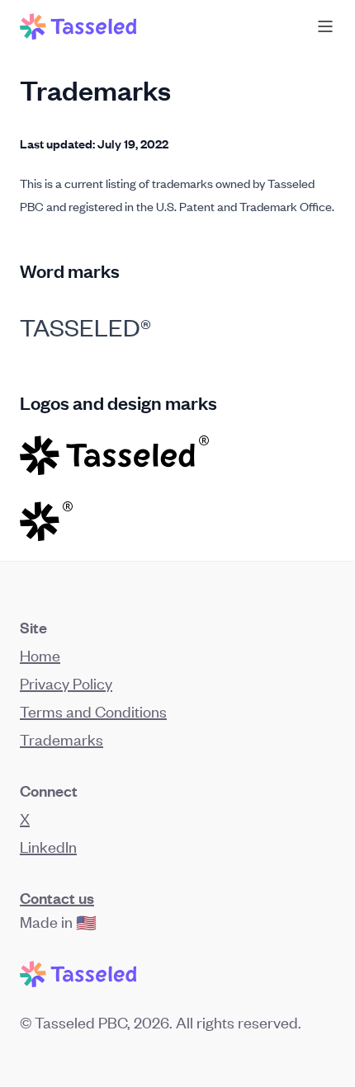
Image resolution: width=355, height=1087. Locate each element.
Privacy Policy (66, 682)
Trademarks (61, 738)
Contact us (57, 897)
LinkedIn (48, 845)
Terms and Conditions (93, 710)
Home (40, 654)
